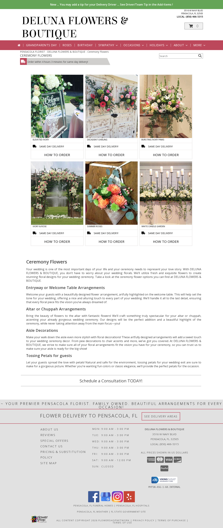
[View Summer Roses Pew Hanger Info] (111, 193)
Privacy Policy (143, 520)
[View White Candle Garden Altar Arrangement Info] (166, 193)
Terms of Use (122, 522)
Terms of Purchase (172, 520)
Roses (67, 45)
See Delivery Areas (161, 416)
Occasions (132, 45)
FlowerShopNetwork (114, 520)
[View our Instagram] (117, 501)
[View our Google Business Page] (105, 501)
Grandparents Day (41, 45)
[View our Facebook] (93, 501)
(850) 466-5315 (194, 16)
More (197, 45)
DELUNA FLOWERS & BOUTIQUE (74, 27)
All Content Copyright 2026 (77, 520)
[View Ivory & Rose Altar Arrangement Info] (57, 193)
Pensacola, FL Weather (92, 511)
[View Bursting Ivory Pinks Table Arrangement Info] (166, 106)
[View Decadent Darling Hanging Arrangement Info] (111, 106)
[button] (193, 26)
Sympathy (106, 45)
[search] (200, 56)
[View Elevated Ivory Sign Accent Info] (57, 106)
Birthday (85, 45)
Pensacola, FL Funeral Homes (93, 505)
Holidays (157, 45)
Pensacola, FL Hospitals (132, 505)
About (179, 45)
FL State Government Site (128, 511)
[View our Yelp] (129, 501)
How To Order (57, 155)
